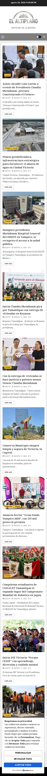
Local (7, 75)
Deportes (8, 506)
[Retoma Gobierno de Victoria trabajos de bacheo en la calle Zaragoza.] (23, 702)
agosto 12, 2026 (20, 456)
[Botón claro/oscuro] (38, 37)
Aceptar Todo (23, 765)
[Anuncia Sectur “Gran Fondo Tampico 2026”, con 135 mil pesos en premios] (23, 493)
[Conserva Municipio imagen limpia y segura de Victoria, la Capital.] (23, 423)
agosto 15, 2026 (20, 98)
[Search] (44, 37)
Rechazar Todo (23, 758)
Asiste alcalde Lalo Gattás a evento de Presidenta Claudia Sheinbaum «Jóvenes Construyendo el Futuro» (22, 89)
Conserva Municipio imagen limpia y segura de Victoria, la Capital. (22, 449)
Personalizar (23, 752)
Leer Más (8, 114)
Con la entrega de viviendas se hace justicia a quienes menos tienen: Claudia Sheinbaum (22, 379)
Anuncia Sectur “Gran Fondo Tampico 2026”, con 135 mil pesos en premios (21, 518)
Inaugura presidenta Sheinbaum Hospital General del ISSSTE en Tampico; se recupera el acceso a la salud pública (21, 237)
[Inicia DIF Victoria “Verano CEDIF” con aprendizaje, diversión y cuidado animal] (23, 635)
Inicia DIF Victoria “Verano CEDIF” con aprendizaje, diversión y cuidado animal (20, 661)
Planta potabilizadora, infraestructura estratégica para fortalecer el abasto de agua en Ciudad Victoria (21, 162)
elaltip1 (8, 98)
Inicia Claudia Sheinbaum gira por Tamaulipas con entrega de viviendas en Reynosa (23, 310)
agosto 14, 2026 (20, 317)
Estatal (8, 148)
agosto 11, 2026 (20, 668)
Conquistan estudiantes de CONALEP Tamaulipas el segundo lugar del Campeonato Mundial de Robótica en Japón (23, 590)
